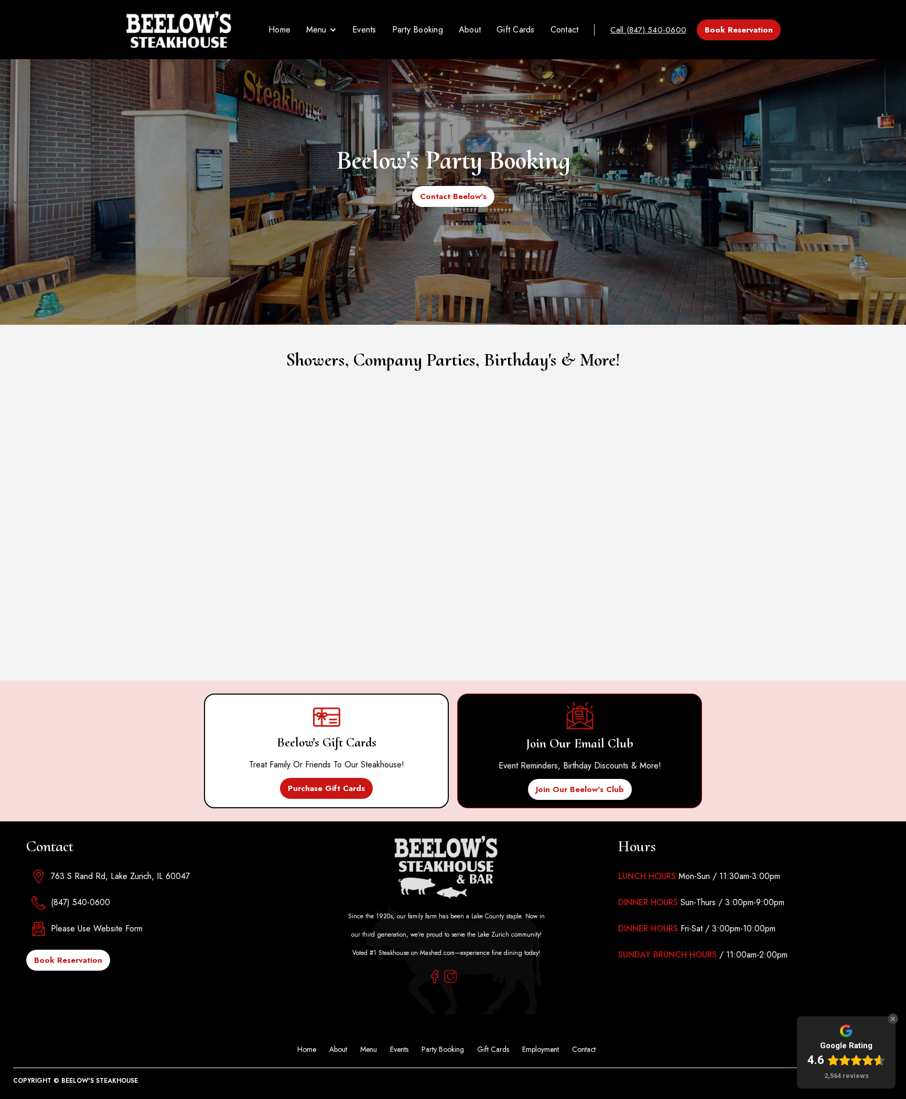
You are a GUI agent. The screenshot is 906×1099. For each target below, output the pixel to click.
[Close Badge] (893, 1019)
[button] (321, 30)
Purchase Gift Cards (326, 788)
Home (279, 30)
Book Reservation (739, 30)
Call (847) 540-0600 (648, 30)
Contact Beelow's (453, 196)
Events (364, 30)
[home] (178, 29)
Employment (540, 1049)
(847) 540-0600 (80, 902)
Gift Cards (516, 30)
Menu (368, 1049)
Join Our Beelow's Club (580, 789)
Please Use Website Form (97, 928)
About (470, 30)
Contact (565, 30)
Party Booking (417, 30)
